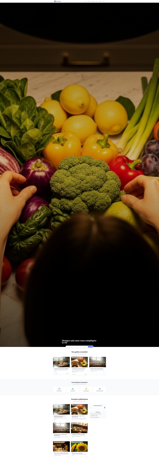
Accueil (85, 1)
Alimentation (89, 1)
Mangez (93, 1)
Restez (104, 1)
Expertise (96, 1)
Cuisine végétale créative (94, 415)
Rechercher (90, 346)
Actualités (100, 1)
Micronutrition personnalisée (94, 417)
